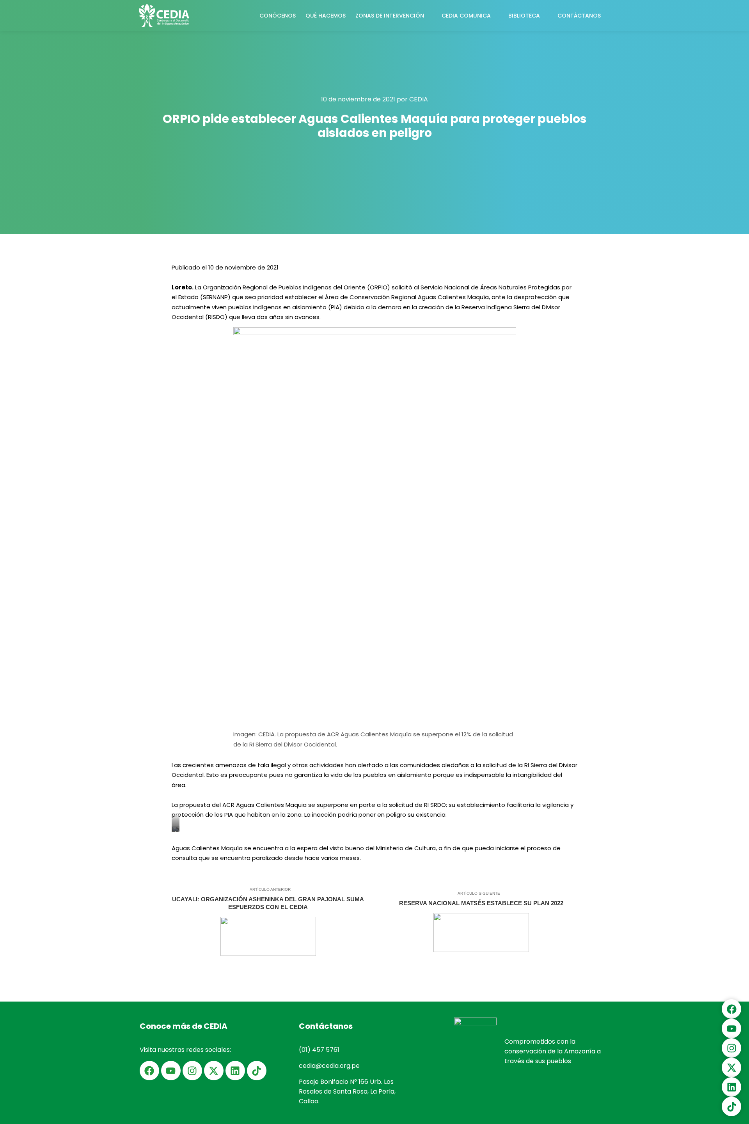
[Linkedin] (235, 1070)
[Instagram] (192, 1070)
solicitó (402, 287)
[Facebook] (149, 1070)
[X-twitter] (214, 1070)
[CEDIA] (163, 15)
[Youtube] (171, 1070)
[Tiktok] (256, 1070)
